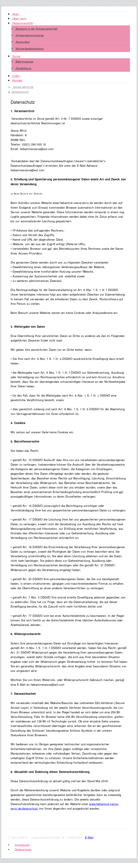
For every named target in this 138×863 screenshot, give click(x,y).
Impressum (22, 845)
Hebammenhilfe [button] (22, 23)
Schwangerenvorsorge (29, 35)
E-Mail (89, 837)
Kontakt (16, 80)
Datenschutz (20, 92)
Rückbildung (23, 68)
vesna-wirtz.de (22, 87)
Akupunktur (22, 42)
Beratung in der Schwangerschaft (36, 29)
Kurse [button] (15, 56)
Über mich (18, 18)
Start (15, 14)
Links (15, 76)
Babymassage (24, 61)
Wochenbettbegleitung (29, 49)
